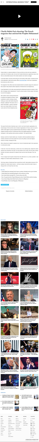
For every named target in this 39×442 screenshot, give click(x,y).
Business (2, 423)
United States (25, 425)
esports (9, 431)
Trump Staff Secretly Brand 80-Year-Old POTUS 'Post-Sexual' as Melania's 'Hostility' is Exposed (9, 388)
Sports (2, 433)
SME (1, 425)
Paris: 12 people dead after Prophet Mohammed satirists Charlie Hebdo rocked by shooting (19, 177)
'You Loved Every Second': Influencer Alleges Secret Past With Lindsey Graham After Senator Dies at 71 (9, 303)
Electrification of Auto (11, 423)
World (1, 418)
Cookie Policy (18, 425)
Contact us (17, 420)
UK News (2, 420)
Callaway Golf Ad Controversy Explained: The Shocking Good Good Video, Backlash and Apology (29, 269)
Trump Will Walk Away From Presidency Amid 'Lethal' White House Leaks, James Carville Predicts (9, 354)
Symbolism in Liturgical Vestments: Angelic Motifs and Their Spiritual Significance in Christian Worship (8, 396)
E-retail (9, 418)
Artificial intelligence (11, 428)
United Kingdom (25, 423)
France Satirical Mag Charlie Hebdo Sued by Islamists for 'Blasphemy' (15, 179)
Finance (9, 425)
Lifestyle (2, 431)
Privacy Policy (18, 423)
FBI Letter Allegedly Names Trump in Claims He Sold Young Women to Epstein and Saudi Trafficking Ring (9, 269)
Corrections (17, 426)
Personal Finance (3, 426)
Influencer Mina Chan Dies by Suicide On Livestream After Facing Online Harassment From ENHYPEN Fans (9, 235)
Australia (24, 418)
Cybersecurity (10, 426)
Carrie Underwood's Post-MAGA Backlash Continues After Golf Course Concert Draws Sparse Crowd (28, 235)
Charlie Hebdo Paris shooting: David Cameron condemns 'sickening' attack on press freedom (19, 171)
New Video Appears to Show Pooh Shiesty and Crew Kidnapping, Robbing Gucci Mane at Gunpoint (29, 388)
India (24, 420)
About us (17, 418)
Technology (2, 428)
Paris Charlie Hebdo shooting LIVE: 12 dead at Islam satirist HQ (14, 175)
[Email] (35, 39)
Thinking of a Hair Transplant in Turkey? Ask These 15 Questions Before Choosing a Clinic (7, 408)
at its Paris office (23, 80)
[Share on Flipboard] (31, 39)
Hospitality (9, 420)
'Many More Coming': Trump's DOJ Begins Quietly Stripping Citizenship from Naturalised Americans (9, 371)
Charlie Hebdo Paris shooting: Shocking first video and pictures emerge (15, 173)
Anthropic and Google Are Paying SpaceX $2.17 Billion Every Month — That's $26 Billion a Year (29, 354)
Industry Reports (10, 436)
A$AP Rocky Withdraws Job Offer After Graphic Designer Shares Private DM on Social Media (10, 320)
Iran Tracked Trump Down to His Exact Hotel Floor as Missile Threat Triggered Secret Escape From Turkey (28, 252)
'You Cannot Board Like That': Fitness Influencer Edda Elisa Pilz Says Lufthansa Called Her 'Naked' (28, 303)
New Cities (9, 433)
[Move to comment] (37, 39)
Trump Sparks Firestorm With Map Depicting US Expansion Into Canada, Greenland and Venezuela (28, 337)
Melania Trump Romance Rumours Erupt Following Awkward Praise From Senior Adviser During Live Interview (28, 320)
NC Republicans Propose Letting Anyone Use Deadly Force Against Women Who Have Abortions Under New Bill (9, 337)
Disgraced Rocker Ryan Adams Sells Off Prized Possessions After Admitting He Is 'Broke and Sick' (9, 252)
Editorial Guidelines (29, 191)
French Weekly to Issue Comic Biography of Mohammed (12, 180)
